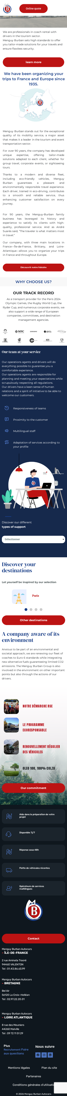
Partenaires (33, 1076)
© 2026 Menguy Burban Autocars (33, 1094)
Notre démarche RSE (38, 706)
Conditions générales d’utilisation (35, 1085)
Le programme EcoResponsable (35, 727)
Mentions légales (19, 1067)
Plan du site (49, 1067)
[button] (60, 8)
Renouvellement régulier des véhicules (41, 749)
